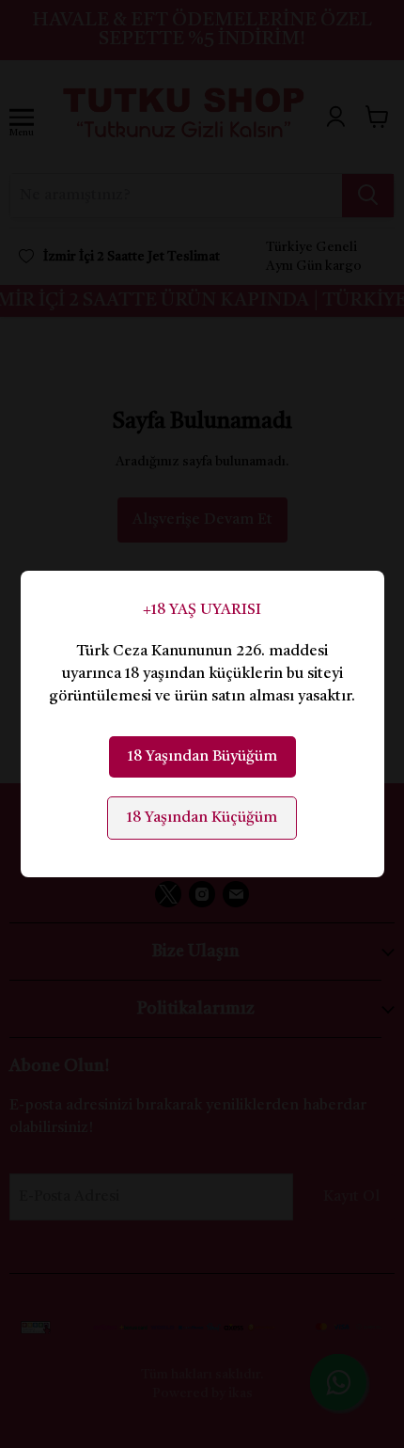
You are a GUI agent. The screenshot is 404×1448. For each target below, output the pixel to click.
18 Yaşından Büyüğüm (202, 756)
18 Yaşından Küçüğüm (202, 818)
